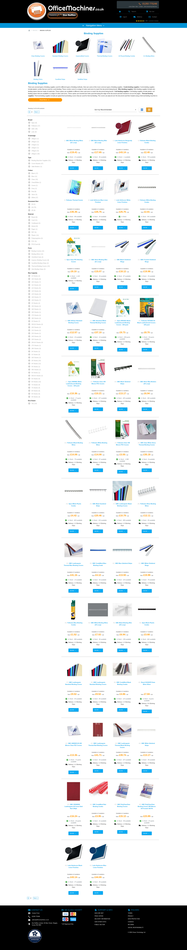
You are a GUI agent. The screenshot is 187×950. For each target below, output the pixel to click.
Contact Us (35, 910)
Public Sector (100, 924)
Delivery (137, 17)
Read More (45, 100)
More (73, 168)
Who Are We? (99, 913)
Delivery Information (102, 919)
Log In (123, 17)
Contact (152, 17)
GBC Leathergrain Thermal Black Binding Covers (122, 745)
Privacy (130, 916)
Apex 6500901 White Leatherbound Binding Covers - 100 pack (74, 384)
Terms (130, 913)
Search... (132, 11)
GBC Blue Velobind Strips (123, 563)
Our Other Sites (100, 922)
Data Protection (134, 919)
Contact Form (34, 913)
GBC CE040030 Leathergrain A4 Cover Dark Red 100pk (73, 806)
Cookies (131, 922)
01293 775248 (148, 3)
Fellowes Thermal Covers (74, 200)
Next (37, 112)
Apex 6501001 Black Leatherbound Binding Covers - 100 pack (122, 323)
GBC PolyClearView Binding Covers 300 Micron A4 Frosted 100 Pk (147, 806)
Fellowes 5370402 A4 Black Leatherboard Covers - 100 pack (146, 323)
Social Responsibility (136, 927)
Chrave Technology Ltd (138, 932)
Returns (131, 924)
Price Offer (99, 916)
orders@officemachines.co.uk (38, 920)
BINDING (35, 30)
